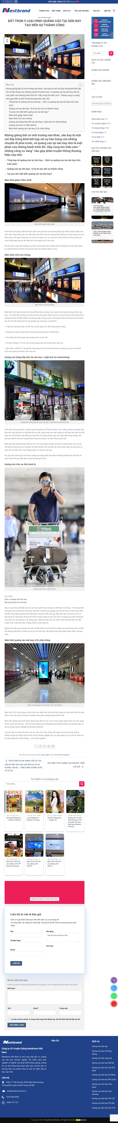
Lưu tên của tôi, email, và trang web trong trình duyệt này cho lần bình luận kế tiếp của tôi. (45, 1019)
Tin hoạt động (97, 132)
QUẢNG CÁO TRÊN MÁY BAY (101, 82)
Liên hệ (107, 11)
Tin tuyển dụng (97, 141)
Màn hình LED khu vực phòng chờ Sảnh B (34, 863)
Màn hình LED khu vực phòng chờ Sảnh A (54, 863)
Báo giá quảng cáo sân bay (16, 602)
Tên (9, 1008)
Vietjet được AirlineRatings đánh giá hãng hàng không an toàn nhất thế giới (101, 208)
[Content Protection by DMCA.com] (81, 1120)
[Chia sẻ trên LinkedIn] (53, 747)
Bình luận (11, 988)
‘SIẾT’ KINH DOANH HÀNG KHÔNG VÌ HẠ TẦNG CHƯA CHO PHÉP (102, 233)
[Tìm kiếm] (114, 10)
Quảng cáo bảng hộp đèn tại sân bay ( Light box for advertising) (37, 122)
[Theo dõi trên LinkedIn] (16, 1)
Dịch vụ (66, 11)
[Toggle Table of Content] (79, 85)
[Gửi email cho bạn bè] (45, 747)
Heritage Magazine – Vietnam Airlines (13, 819)
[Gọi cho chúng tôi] (12, 1)
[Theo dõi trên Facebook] (4, 1)
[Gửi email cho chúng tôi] (8, 1)
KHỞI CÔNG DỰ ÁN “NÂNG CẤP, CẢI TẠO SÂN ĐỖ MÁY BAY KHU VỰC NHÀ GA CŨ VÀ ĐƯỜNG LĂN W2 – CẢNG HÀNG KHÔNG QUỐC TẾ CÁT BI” (23, 766)
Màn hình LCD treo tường (20, 118)
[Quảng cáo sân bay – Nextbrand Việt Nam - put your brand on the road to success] (16, 10)
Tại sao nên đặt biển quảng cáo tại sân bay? (29, 112)
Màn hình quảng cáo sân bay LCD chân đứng (29, 128)
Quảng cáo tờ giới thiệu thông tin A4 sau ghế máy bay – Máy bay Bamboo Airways (75, 822)
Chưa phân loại (97, 119)
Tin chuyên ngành (44, 17)
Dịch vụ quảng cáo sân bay (16, 599)
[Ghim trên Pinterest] (49, 747)
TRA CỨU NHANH (81, 11)
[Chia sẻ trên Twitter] (40, 747)
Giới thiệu (56, 11)
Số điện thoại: (15, 941)
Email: (12, 950)
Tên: (12, 931)
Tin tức (96, 11)
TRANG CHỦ (44, 11)
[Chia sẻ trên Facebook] (36, 747)
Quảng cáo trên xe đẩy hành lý (22, 125)
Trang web (63, 1008)
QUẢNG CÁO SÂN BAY (100, 70)
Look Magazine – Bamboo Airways (33, 819)
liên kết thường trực (63, 755)
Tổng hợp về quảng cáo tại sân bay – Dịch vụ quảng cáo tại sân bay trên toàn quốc (44, 103)
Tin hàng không (97, 128)
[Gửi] (81, 784)
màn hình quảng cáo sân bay (101, 103)
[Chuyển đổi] (94, 74)
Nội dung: (50, 931)
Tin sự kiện (95, 137)
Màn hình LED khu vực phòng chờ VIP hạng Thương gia (13, 863)
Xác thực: (50, 946)
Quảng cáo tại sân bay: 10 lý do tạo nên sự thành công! (33, 108)
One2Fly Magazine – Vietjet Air (54, 819)
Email (36, 1008)
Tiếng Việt (73, 2)
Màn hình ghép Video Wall (20, 115)
